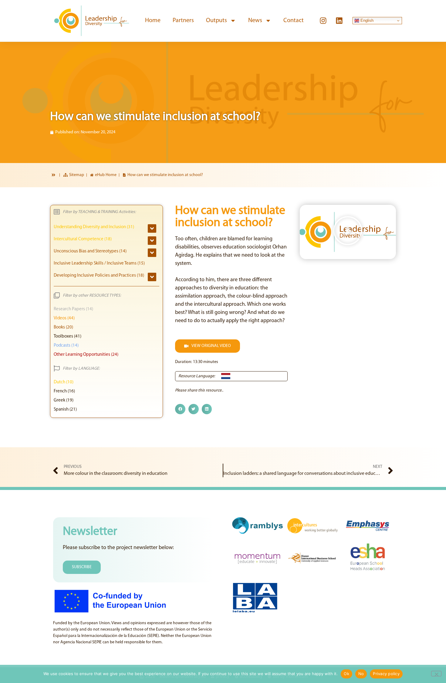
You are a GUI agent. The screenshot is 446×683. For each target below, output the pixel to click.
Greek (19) (63, 400)
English (366, 20)
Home (152, 21)
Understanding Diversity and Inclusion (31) (94, 227)
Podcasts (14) (66, 345)
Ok (346, 673)
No (361, 673)
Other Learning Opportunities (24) (86, 354)
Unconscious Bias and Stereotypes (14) (90, 251)
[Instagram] (323, 20)
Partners (183, 21)
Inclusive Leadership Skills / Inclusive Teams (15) (99, 263)
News (255, 21)
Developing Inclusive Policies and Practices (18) (99, 275)
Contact (293, 21)
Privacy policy (386, 673)
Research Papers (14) (73, 309)
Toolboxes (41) (67, 336)
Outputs (216, 21)
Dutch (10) (63, 382)
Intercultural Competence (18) (83, 239)
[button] (180, 409)
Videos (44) (64, 318)
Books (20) (63, 327)
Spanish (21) (65, 409)
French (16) (64, 391)
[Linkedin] (339, 20)
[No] (436, 673)
